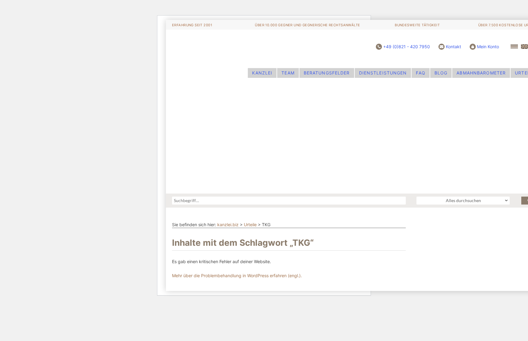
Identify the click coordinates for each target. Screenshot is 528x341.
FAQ (420, 72)
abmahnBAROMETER (481, 72)
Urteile (250, 224)
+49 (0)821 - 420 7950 (406, 46)
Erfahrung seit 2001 (192, 25)
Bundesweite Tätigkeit (417, 25)
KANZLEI (262, 72)
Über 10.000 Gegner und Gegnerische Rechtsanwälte (307, 25)
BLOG (441, 72)
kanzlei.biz (228, 224)
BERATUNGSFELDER (327, 72)
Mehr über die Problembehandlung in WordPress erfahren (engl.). (237, 275)
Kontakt (453, 46)
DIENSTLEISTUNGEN (383, 72)
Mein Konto (488, 46)
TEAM (287, 72)
